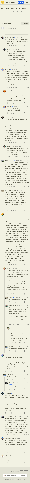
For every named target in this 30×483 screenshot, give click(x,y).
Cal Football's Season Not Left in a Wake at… (14, 9)
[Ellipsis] (28, 37)
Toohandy (7, 69)
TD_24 (2, 12)
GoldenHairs (8, 456)
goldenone (8, 393)
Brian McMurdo (9, 214)
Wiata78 (11, 297)
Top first (26, 23)
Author (10, 384)
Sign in (26, 2)
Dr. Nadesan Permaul (10, 190)
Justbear (13, 328)
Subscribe (20, 2)
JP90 (6, 117)
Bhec (6, 355)
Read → (3, 18)
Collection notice (15, 471)
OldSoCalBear (10, 146)
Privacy (21, 470)
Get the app (23, 475)
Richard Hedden (9, 438)
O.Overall (9, 49)
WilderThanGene (9, 37)
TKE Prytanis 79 (9, 416)
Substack (7, 479)
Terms (26, 470)
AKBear (9, 91)
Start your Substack (10, 475)
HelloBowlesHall (9, 160)
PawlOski (9, 268)
